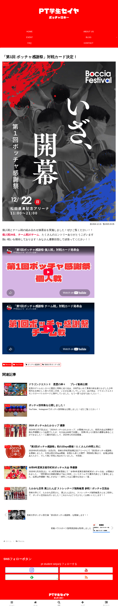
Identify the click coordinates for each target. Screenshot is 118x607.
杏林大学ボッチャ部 (52, 365)
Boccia (8, 365)
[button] (109, 455)
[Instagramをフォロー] (32, 570)
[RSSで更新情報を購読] (86, 577)
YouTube (19, 365)
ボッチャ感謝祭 (34, 365)
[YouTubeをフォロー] (86, 570)
